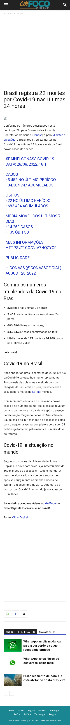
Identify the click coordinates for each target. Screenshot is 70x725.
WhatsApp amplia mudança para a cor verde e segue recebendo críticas (42, 645)
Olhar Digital (20, 517)
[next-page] (11, 693)
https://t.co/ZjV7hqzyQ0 (31, 247)
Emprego (54, 710)
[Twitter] (23, 614)
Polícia (17, 714)
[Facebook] (15, 614)
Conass (37, 135)
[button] (6, 5)
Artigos (52, 714)
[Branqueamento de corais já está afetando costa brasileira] (13, 680)
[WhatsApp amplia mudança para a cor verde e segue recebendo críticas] (13, 645)
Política (27, 714)
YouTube (50, 503)
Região (31, 710)
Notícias (42, 710)
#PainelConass (21, 159)
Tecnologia (17, 13)
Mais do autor (47, 632)
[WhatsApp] (7, 614)
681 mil (36, 391)
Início (6, 13)
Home (11, 710)
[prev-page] (6, 693)
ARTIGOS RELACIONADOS (20, 632)
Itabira (21, 710)
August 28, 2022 (21, 273)
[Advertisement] (35, 52)
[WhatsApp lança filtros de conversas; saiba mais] (13, 663)
